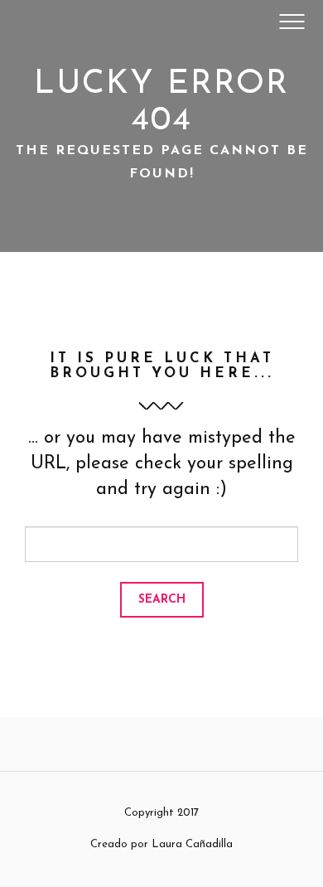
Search (162, 600)
